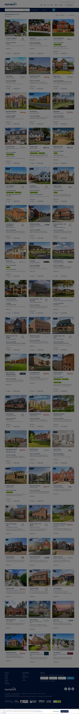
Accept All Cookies (64, 711)
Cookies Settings (56, 711)
